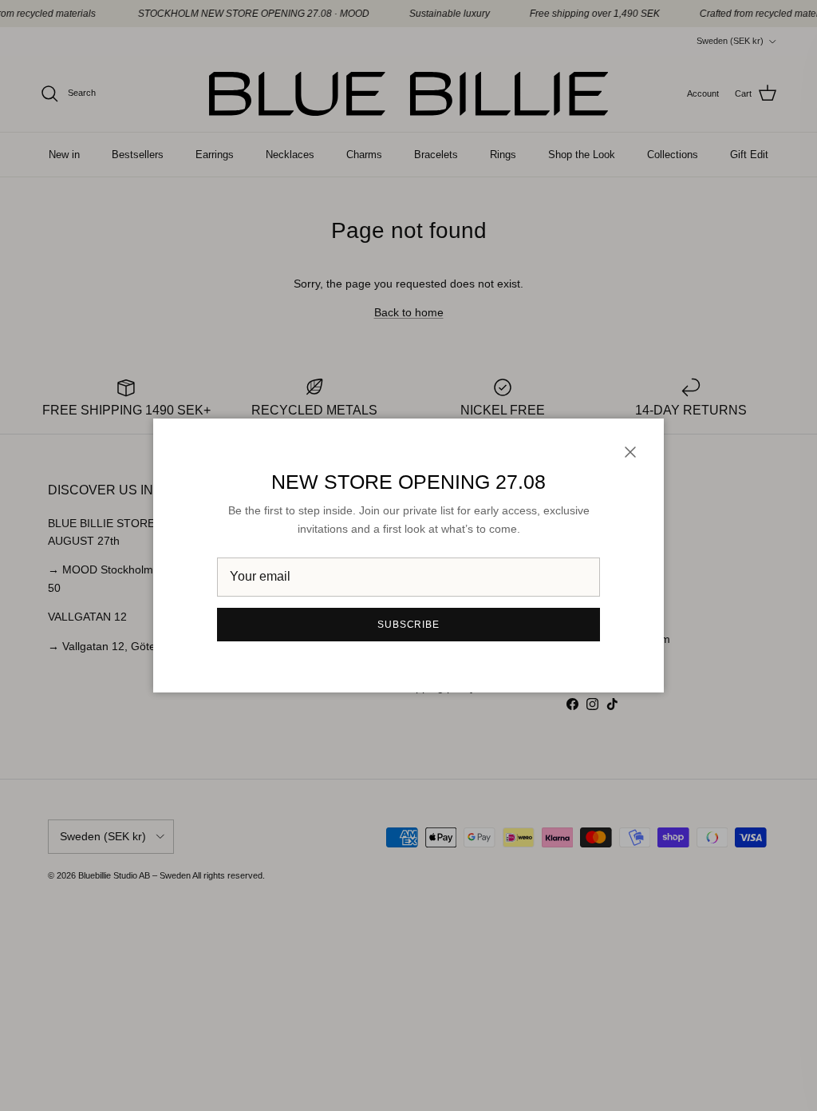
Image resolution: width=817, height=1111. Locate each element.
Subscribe (408, 624)
